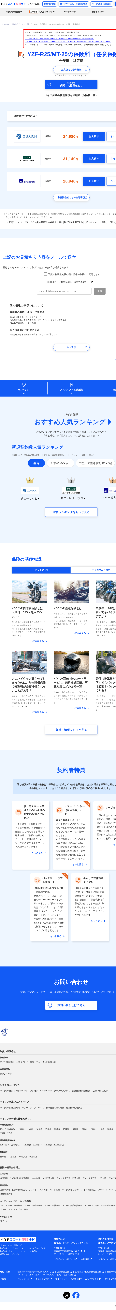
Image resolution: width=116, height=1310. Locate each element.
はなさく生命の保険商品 (11, 1205)
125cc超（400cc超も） (54, 1145)
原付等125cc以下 (60, 463)
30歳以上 (33, 1156)
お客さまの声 (98, 12)
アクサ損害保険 (7, 1062)
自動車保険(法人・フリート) (24, 1190)
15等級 (66, 1129)
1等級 (9, 1133)
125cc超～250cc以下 (32, 1145)
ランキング (23, 390)
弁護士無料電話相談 (81, 1091)
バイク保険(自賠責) (70, 1190)
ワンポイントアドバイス (33, 1108)
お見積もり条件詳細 (71, 69)
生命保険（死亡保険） (20, 1178)
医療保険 (4, 1178)
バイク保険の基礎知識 (10, 1108)
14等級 (75, 1129)
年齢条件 (4, 1152)
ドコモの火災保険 (52, 1205)
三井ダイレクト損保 (25, 1062)
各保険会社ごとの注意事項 (71, 197)
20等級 (22, 1129)
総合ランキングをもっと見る (71, 512)
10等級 (110, 1129)
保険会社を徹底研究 (55, 1108)
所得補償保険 (6, 1194)
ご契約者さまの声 (100, 1091)
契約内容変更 (50, 4)
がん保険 (36, 1178)
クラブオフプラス (62, 1091)
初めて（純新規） (8, 1129)
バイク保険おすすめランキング (14, 1091)
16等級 (57, 1129)
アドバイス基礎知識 (71, 390)
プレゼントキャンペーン (41, 1091)
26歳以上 (23, 1156)
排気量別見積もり (8, 1140)
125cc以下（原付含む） (10, 1145)
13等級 (84, 1129)
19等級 (30, 1129)
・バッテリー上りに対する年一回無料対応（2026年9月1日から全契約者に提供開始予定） (59, 39)
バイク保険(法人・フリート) (94, 1190)
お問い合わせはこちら (71, 1005)
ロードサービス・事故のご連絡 (74, 4)
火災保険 (44, 1190)
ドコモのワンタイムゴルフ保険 (14, 1209)
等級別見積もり (7, 1125)
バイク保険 (55, 1190)
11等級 (101, 1129)
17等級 (48, 1129)
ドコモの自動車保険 (33, 1205)
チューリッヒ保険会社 (46, 1062)
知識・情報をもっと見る (71, 729)
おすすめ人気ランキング (70, 422)
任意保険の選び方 (74, 1108)
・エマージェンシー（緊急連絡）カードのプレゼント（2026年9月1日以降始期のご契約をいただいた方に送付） (68, 42)
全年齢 (3, 1156)
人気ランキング (41, 12)
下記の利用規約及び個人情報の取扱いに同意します (74, 274)
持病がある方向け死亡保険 (94, 1178)
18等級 (39, 1129)
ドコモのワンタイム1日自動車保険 (99, 1205)
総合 (36, 463)
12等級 (93, 1129)
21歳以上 (12, 1156)
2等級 (2, 1133)
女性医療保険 (48, 1178)
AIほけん (4, 1221)
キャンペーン (70, 12)
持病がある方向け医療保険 (68, 1178)
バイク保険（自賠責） (102, 4)
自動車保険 (5, 1190)
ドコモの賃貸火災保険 (72, 1205)
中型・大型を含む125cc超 (95, 463)
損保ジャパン (6, 1074)
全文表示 (71, 347)
